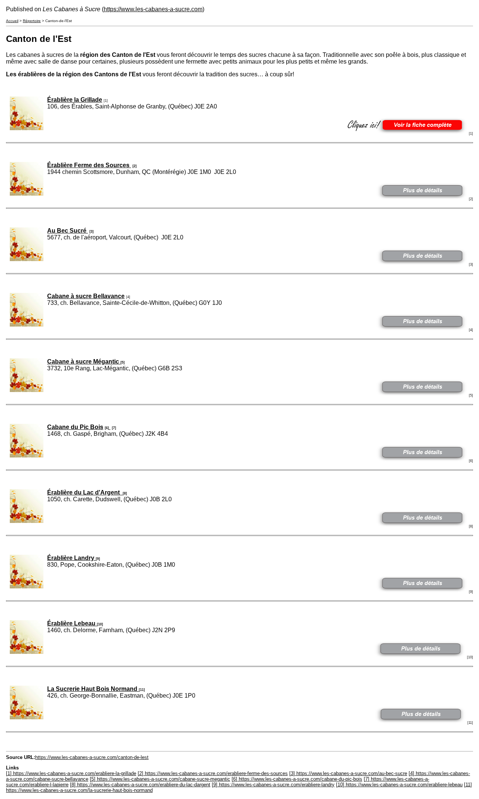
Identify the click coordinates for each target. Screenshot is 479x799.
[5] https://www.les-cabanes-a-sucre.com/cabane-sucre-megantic (160, 779)
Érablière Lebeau (72, 623)
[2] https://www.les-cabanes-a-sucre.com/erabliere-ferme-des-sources (213, 773)
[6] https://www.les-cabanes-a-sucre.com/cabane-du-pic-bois (297, 779)
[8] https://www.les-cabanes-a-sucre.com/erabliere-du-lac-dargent (140, 784)
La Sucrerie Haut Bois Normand (93, 689)
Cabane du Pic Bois (75, 427)
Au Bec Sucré (67, 230)
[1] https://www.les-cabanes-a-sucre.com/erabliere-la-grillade (71, 773)
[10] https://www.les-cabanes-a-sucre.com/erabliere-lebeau (399, 784)
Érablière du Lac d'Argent (85, 492)
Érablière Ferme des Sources (89, 165)
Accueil (12, 21)
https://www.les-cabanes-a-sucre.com (153, 9)
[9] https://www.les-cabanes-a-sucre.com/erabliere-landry (273, 784)
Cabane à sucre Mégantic (83, 361)
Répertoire (32, 21)
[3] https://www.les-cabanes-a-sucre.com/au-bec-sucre (348, 773)
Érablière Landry (71, 558)
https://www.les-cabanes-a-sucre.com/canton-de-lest (92, 757)
